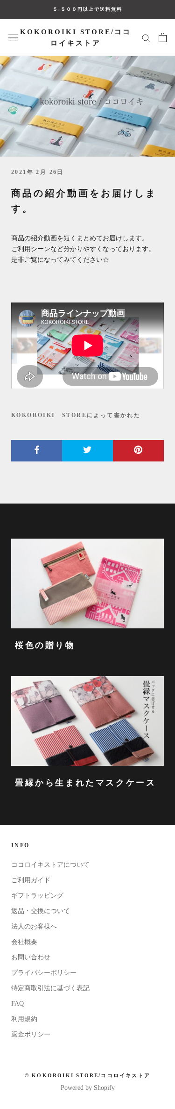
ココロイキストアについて (50, 864)
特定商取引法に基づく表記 (50, 988)
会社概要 (24, 941)
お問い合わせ (30, 957)
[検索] (146, 38)
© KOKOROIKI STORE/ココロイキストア (87, 1075)
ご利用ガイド (30, 880)
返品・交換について (40, 911)
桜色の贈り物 (45, 645)
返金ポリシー (30, 1034)
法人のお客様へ (34, 926)
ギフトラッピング (37, 895)
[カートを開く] (163, 37)
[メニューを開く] (13, 37)
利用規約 (24, 1019)
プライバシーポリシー (44, 972)
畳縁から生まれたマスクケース (85, 782)
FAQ (17, 1003)
